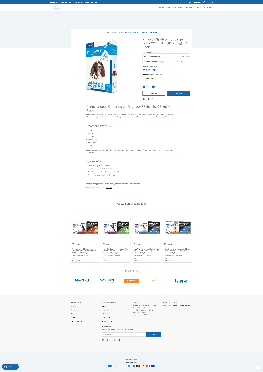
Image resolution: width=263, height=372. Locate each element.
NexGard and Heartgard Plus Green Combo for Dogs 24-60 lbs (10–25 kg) (115, 251)
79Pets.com (129, 359)
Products (114, 32)
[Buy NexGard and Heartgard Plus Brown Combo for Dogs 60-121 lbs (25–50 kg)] (85, 228)
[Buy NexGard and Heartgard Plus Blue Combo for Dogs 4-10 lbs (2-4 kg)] (177, 228)
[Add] (153, 86)
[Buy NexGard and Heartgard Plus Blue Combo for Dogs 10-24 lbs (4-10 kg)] (147, 228)
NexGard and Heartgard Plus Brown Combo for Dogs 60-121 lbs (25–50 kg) (85, 251)
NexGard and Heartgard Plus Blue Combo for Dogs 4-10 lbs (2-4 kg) (177, 251)
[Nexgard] (82, 281)
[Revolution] (156, 281)
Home (107, 32)
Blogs (72, 314)
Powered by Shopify (131, 362)
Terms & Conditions (76, 321)
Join (154, 334)
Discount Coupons (107, 321)
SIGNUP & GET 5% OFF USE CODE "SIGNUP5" (87, 2)
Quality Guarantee (76, 310)
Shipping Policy (106, 310)
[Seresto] (181, 281)
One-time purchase (153, 56)
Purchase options (148, 52)
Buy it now (179, 93)
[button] (195, 2)
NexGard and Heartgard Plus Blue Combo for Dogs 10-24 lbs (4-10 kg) (146, 251)
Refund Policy (106, 314)
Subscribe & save (155, 61)
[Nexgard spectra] (107, 281)
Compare (77, 244)
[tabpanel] (131, 147)
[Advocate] (131, 281)
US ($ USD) (210, 2)
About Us (73, 306)
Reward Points (106, 317)
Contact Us (105, 306)
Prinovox (145, 66)
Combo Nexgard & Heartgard (80, 255)
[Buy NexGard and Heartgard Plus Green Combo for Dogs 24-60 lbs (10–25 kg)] (116, 228)
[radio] (145, 56)
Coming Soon (154, 93)
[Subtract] (143, 86)
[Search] (186, 2)
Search (73, 317)
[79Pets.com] (55, 7)
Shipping (145, 74)
